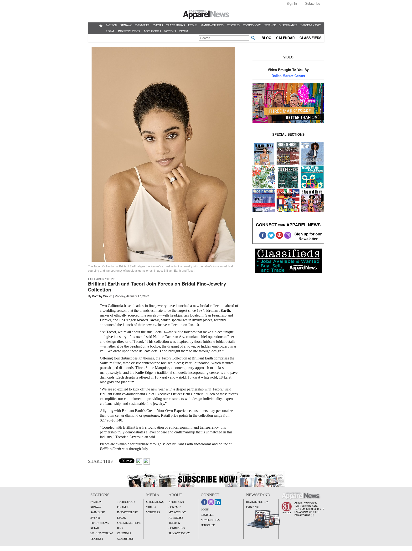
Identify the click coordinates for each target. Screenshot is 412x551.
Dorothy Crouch (102, 296)
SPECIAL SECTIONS (129, 522)
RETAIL (192, 25)
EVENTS (158, 25)
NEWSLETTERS (210, 520)
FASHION (111, 25)
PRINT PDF (252, 507)
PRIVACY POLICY (179, 533)
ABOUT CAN (176, 501)
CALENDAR (285, 37)
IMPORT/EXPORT (310, 25)
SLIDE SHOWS (155, 501)
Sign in (292, 3)
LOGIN (205, 509)
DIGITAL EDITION (257, 501)
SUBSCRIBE (208, 525)
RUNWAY (126, 25)
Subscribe (312, 3)
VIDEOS (151, 507)
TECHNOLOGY (252, 25)
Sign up (301, 234)
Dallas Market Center (288, 75)
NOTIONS (170, 31)
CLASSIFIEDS (310, 37)
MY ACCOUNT (177, 512)
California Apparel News (206, 14)
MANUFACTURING (212, 25)
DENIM (183, 31)
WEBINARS (153, 512)
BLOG (266, 37)
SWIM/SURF (142, 25)
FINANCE (270, 25)
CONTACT (175, 507)
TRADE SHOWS (175, 25)
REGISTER (207, 514)
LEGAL (110, 31)
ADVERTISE (176, 517)
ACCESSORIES (152, 31)
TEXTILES (233, 25)
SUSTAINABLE (288, 25)
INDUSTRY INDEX (129, 31)
